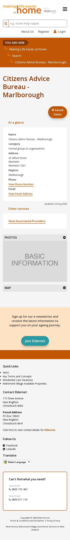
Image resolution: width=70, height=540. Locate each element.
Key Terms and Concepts (17, 376)
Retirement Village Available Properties (25, 383)
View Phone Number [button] (21, 184)
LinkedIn (11, 449)
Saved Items (58, 112)
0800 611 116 (19, 499)
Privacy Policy (53, 520)
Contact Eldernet (15, 392)
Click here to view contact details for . (29, 430)
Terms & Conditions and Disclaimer (27, 520)
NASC (6, 372)
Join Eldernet (35, 341)
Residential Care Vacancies (18, 380)
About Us (27, 32)
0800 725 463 (19, 489)
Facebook (12, 445)
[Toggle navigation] (65, 9)
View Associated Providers (26, 221)
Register (43, 32)
